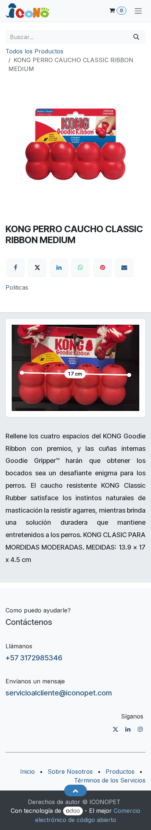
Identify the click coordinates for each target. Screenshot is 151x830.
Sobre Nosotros (70, 771)
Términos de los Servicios (110, 780)
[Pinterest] (102, 267)
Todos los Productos (34, 51)
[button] (75, 790)
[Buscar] (136, 37)
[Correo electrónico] (124, 267)
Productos (120, 771)
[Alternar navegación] (138, 10)
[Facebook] (15, 267)
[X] (37, 267)
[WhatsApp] (80, 267)
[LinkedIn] (59, 267)
